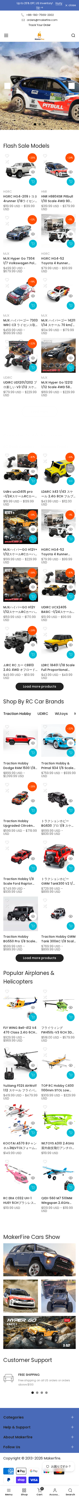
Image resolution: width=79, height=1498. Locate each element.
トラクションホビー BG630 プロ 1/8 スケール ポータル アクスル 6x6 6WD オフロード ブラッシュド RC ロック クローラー (58, 823)
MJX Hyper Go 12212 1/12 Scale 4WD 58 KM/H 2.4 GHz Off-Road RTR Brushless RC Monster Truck (57, 384)
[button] (6, 155)
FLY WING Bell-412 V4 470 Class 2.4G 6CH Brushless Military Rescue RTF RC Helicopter (19, 1030)
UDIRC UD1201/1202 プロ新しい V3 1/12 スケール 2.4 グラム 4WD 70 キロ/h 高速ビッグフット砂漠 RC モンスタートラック (20, 384)
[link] (39, 1259)
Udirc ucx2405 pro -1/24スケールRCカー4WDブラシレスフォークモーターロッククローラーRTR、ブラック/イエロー (20, 494)
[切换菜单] (6, 35)
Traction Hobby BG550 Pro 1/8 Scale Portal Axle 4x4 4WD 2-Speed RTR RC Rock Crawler (19, 939)
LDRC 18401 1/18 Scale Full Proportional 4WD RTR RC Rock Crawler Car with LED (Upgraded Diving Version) (58, 667)
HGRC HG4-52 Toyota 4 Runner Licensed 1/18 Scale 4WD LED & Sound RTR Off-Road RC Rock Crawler (58, 261)
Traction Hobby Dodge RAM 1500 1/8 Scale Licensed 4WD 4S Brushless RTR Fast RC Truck (19, 765)
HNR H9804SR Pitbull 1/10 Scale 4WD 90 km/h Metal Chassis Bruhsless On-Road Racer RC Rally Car (57, 198)
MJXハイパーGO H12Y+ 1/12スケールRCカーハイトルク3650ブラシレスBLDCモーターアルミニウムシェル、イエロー (20, 552)
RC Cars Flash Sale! (41, 5)
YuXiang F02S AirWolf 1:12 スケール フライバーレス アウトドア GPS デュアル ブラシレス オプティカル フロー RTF (20, 1088)
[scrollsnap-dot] (32, 1392)
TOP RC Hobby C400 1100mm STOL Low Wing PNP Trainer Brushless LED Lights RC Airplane (57, 1088)
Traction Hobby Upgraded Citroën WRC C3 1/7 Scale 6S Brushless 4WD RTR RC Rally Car (19, 823)
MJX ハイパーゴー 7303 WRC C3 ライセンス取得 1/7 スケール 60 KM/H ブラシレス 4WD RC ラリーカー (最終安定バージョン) (20, 322)
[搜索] (73, 35)
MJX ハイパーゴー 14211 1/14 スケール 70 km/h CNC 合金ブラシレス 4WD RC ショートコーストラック (58, 322)
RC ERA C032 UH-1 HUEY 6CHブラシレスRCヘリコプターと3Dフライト (19, 1200)
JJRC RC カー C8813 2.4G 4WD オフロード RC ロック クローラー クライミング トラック (19, 667)
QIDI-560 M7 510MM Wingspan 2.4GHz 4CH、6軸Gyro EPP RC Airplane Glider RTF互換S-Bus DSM (58, 1200)
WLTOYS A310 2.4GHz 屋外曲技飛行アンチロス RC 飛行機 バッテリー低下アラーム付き (58, 1145)
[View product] (71, 481)
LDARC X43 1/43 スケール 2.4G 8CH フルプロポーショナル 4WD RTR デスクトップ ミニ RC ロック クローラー (57, 494)
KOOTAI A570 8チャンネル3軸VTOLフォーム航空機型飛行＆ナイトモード (20, 1145)
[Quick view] (33, 172)
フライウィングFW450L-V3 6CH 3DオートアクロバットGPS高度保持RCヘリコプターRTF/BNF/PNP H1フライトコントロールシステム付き (58, 1030)
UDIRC (7, 377)
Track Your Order (39, 25)
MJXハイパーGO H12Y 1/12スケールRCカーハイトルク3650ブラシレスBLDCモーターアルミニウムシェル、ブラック (20, 609)
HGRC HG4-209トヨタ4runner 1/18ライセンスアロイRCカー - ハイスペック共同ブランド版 (20, 198)
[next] (71, 86)
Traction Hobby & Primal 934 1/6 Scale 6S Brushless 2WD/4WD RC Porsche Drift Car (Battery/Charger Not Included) (57, 765)
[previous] (7, 86)
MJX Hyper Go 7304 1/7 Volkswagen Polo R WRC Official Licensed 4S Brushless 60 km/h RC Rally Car (19, 261)
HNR (44, 191)
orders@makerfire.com (42, 20)
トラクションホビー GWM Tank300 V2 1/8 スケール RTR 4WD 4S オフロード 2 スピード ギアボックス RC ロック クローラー (58, 881)
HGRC (7, 191)
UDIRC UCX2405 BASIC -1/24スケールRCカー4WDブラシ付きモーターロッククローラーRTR (58, 609)
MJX (6, 253)
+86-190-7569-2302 (40, 15)
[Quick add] (33, 182)
